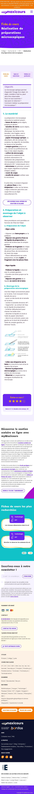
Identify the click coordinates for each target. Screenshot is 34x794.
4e (13, 51)
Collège (3, 51)
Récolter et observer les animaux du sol (17, 542)
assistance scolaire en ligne (23, 471)
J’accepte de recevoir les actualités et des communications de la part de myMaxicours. (17, 583)
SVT (20, 51)
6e (9, 51)
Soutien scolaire (9, 710)
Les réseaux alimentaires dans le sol (17, 525)
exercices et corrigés (8, 469)
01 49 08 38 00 (5, 619)
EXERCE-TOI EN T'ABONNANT (13, 491)
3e (15, 51)
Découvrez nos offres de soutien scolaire (17, 202)
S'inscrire (27, 576)
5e (11, 51)
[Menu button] (31, 12)
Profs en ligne (24, 465)
